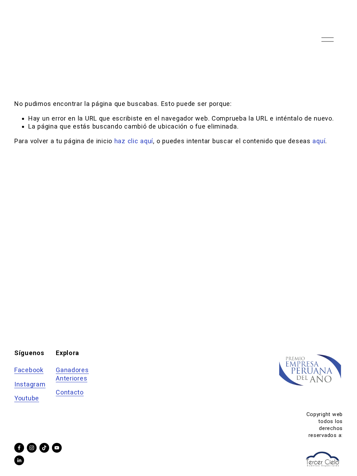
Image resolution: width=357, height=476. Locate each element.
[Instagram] (32, 448)
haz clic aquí (133, 141)
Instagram (30, 384)
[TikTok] (44, 448)
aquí (318, 141)
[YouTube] (57, 448)
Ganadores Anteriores (72, 374)
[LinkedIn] (19, 460)
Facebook (29, 370)
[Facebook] (19, 448)
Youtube (26, 398)
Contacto (70, 392)
